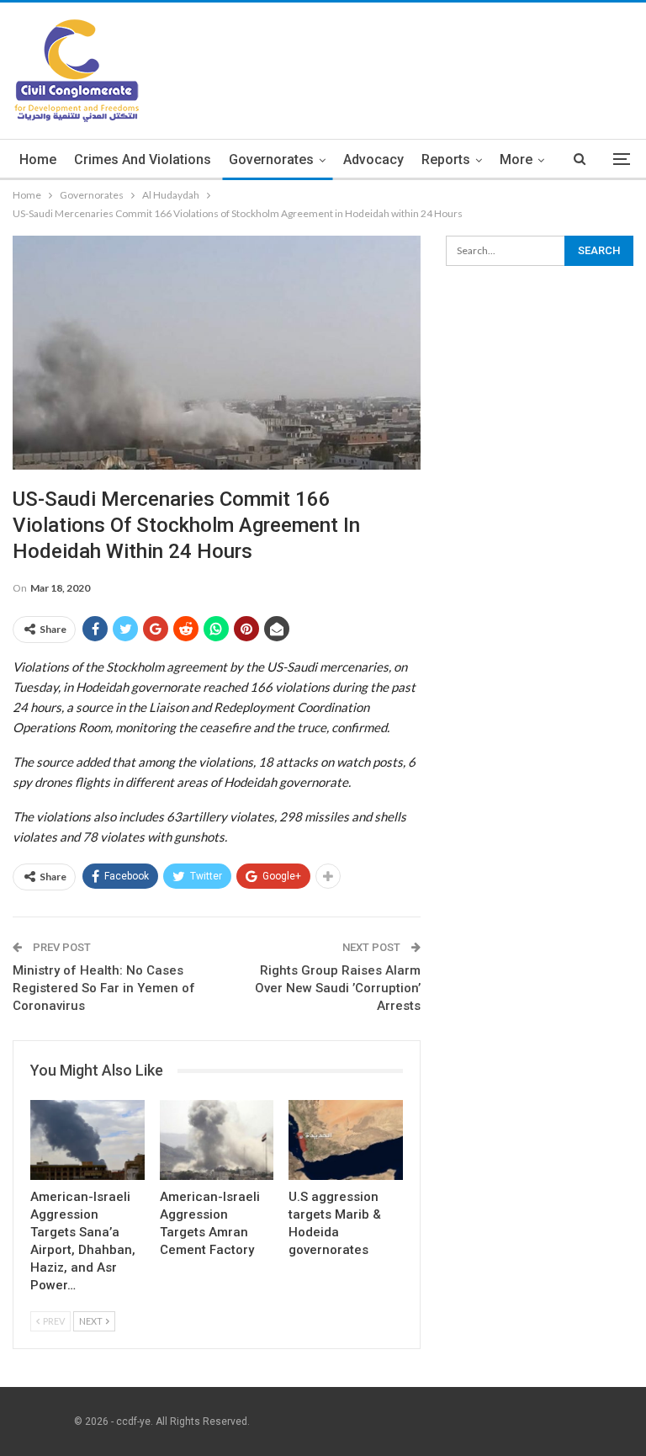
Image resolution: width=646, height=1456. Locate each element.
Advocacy (373, 159)
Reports (445, 159)
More (516, 159)
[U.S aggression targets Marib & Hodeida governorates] (346, 1140)
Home (37, 159)
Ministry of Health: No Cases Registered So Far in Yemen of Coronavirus (104, 988)
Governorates (271, 159)
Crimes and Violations (142, 159)
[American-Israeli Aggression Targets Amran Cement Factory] (217, 1140)
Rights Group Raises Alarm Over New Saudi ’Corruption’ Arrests (338, 988)
